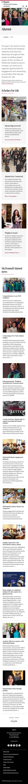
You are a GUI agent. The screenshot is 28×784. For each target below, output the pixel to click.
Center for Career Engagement (10, 754)
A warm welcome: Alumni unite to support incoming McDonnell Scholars (14, 421)
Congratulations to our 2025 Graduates (12, 297)
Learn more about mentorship (12, 139)
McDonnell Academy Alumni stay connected (13, 507)
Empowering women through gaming (12, 690)
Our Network (5, 37)
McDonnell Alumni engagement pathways (13, 458)
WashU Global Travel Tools (9, 770)
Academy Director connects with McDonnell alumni (13, 642)
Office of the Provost (8, 762)
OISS (4, 764)
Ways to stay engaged (10, 196)
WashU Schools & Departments (10, 772)
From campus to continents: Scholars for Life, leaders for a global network (12, 592)
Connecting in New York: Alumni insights (13, 337)
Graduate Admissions (8, 756)
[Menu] (26, 4)
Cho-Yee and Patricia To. (7, 83)
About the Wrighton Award (12, 252)
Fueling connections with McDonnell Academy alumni (12, 543)
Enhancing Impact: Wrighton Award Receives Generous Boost (13, 382)
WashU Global (6, 767)
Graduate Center (7, 759)
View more (14, 721)
